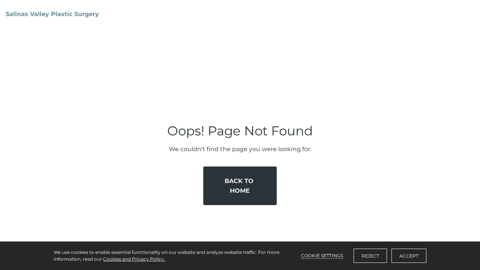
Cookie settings (322, 255)
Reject (370, 256)
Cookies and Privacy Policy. (134, 259)
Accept (408, 256)
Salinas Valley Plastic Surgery (52, 14)
